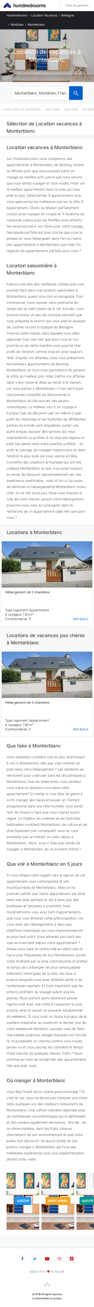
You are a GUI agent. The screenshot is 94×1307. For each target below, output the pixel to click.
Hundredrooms (17, 15)
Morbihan (17, 24)
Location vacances (44, 15)
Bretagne (67, 15)
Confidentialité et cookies (47, 1298)
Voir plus (79, 619)
